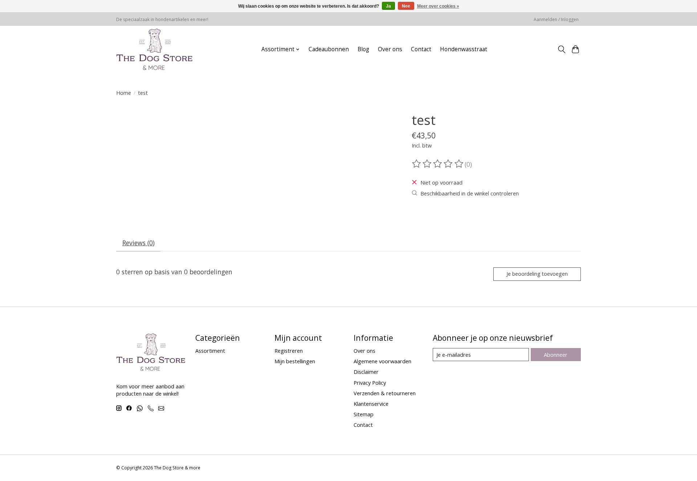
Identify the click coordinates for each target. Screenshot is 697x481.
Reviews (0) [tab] (138, 242)
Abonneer (555, 354)
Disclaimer (366, 371)
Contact (421, 49)
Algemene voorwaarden (382, 361)
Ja (388, 6)
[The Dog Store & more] (154, 49)
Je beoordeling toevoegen (537, 273)
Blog (363, 49)
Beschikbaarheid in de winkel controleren (469, 193)
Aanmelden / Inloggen (556, 19)
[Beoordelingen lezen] (438, 164)
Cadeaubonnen (329, 49)
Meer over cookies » (438, 6)
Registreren (288, 350)
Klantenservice (371, 403)
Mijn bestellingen (294, 361)
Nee (406, 6)
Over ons (390, 49)
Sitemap (364, 414)
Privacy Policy (370, 382)
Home (123, 92)
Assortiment (210, 350)
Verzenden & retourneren (385, 393)
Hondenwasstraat (463, 49)
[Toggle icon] (561, 49)
